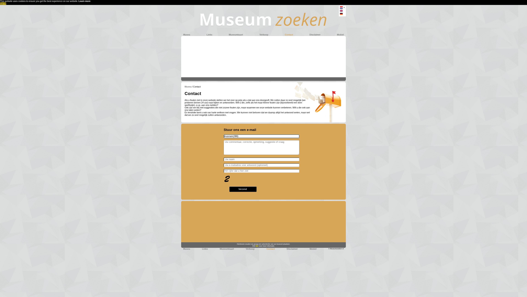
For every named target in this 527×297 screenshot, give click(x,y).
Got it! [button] (3, 3)
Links (209, 35)
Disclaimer (314, 35)
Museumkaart (236, 35)
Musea (186, 35)
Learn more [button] (84, 1)
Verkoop (264, 35)
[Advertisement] (263, 56)
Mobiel (340, 35)
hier (257, 246)
